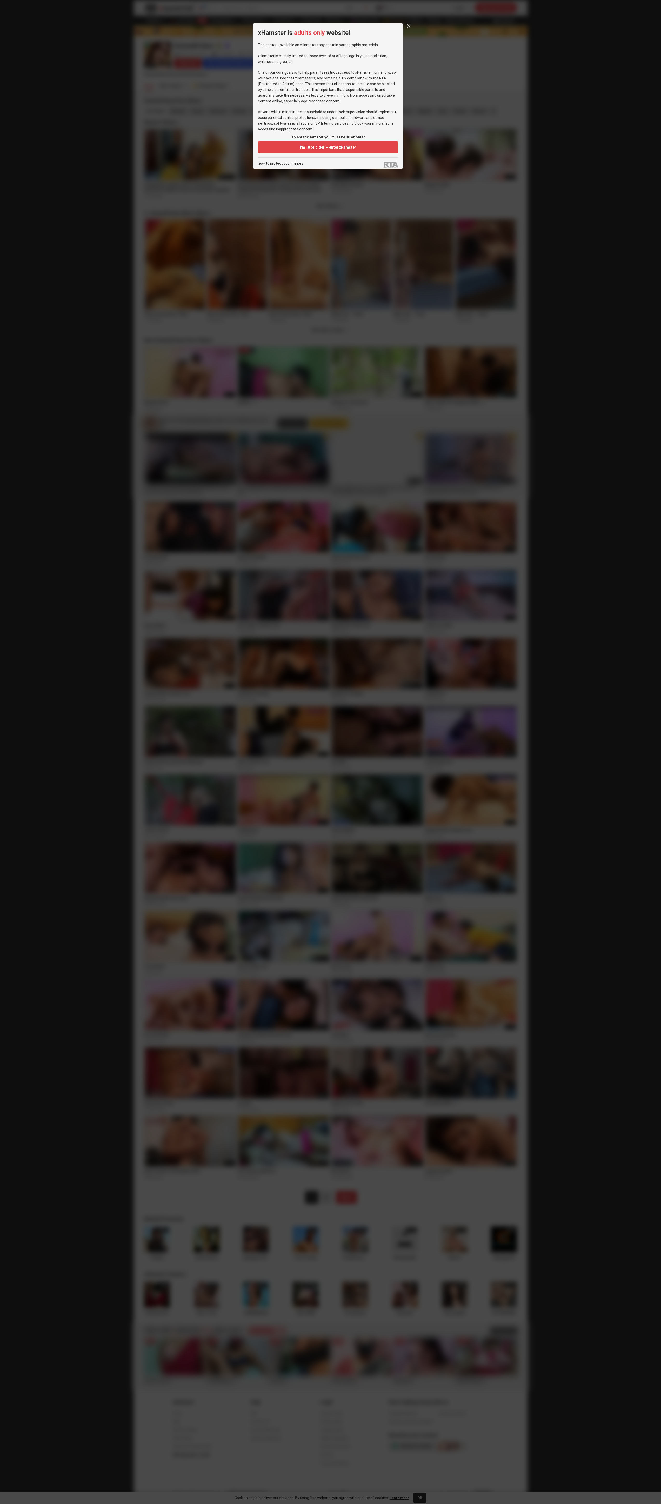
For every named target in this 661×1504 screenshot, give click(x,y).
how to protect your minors (280, 163)
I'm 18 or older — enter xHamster (328, 147)
